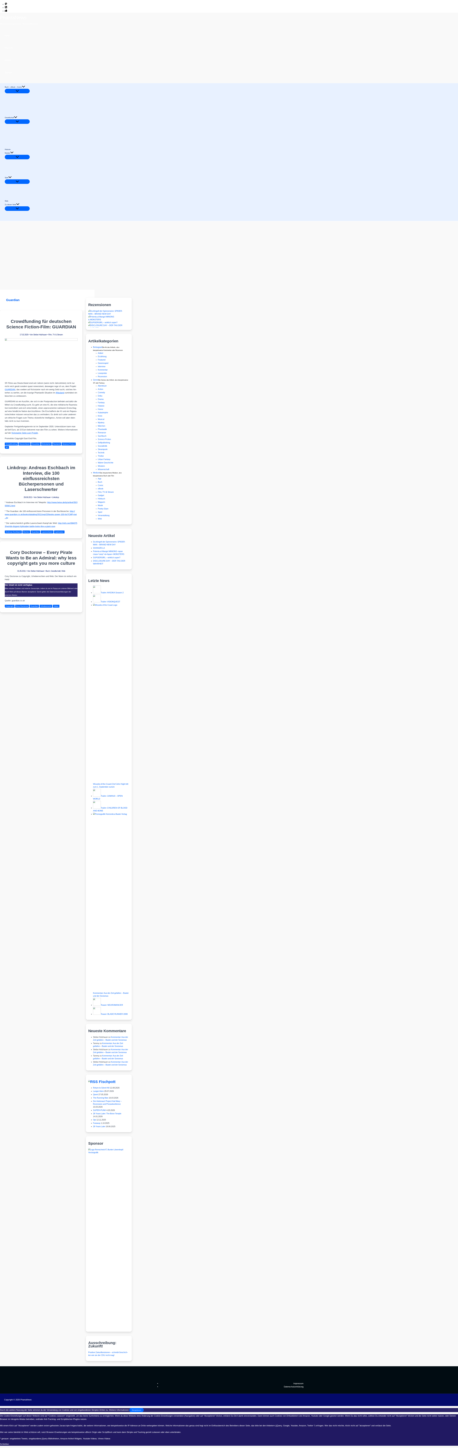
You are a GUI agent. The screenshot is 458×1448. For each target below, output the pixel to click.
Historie (101, 406)
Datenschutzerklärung (293, 1387)
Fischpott (107, 1082)
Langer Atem (98, 1091)
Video (56, 606)
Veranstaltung (103, 515)
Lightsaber (59, 532)
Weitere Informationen (119, 1410)
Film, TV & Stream (55, 335)
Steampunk (102, 449)
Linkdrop (55, 497)
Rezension (102, 377)
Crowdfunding (11, 444)
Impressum (298, 1383)
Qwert (95, 1094)
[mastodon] (6, 4)
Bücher (26, 532)
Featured (101, 360)
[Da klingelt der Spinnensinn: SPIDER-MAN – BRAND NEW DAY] (106, 314)
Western (101, 466)
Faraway (96, 1123)
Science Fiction (68, 444)
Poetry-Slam (103, 509)
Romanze (102, 433)
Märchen (101, 426)
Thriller (101, 456)
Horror (100, 409)
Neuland (56, 444)
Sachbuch (102, 436)
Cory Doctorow (22, 606)
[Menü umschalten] (17, 91)
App (99, 479)
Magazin (101, 502)
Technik (101, 453)
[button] (23, 87)
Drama (101, 399)
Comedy (101, 393)
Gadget (101, 495)
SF (7, 447)
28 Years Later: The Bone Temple (107, 1114)
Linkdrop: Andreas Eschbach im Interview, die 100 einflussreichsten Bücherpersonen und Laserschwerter (41, 478)
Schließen (4, 1444)
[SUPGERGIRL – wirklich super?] (102, 322)
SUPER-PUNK (99, 1110)
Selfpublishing (104, 443)
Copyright (10, 606)
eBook (100, 489)
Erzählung (102, 356)
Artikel (100, 353)
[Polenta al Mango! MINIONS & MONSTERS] (106, 320)
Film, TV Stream (106, 492)
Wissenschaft (103, 469)
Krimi (100, 416)
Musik (100, 505)
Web (63, 571)
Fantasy (101, 403)
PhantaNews (13, 17)
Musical (101, 419)
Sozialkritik (102, 446)
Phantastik (102, 429)
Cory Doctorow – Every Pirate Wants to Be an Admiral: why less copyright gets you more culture (41, 558)
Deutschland (24, 444)
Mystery (101, 423)
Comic (100, 485)
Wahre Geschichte (105, 463)
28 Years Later (99, 1126)
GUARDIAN (10, 389)
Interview (101, 366)
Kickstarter (46, 444)
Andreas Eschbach (13, 532)
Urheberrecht (46, 606)
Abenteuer (102, 386)
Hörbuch (101, 499)
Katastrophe (103, 413)
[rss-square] (6, 8)
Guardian (36, 444)
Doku (100, 396)
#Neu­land (60, 393)
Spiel (100, 512)
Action (100, 389)
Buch (48, 571)
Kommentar (103, 370)
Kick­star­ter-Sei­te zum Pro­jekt (25, 433)
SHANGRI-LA (99, 548)
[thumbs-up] (6, 11)
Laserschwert (47, 532)
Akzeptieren (136, 1410)
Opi (94, 1120)
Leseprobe (102, 373)
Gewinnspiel (103, 363)
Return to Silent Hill (101, 1088)
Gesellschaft (55, 571)
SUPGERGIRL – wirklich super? (106, 558)
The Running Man (100, 1098)
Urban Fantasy (104, 459)
